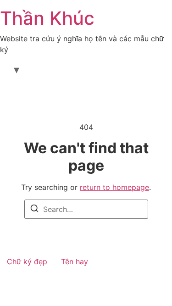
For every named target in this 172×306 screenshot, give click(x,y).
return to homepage (114, 187)
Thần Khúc (47, 18)
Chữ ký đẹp (27, 261)
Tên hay (74, 261)
